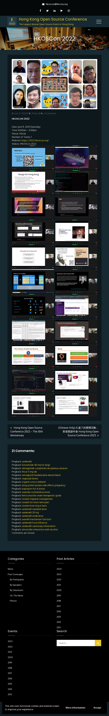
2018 (59, 600)
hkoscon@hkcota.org (57, 4)
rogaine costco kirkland (34, 481)
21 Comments (50, 113)
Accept (97, 707)
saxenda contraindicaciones (36, 492)
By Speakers (16, 585)
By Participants (17, 579)
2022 (59, 579)
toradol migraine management (37, 498)
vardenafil (27, 461)
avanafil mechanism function (36, 519)
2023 (59, 574)
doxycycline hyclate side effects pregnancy (43, 485)
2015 (59, 616)
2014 (59, 622)
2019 (59, 595)
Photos (35, 113)
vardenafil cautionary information (38, 526)
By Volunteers (16, 590)
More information (75, 707)
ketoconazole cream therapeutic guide (41, 495)
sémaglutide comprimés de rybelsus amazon (44, 468)
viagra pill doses (30, 478)
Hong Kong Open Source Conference (53, 19)
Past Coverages (15, 574)
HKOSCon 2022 (21, 118)
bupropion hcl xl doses (33, 488)
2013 (59, 627)
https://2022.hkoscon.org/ (35, 140)
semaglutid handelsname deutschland (41, 475)
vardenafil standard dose (34, 509)
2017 (59, 606)
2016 (59, 611)
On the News (16, 595)
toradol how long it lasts (34, 505)
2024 (59, 569)
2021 (59, 585)
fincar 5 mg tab (29, 471)
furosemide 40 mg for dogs (36, 464)
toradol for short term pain (35, 502)
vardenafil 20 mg (30, 512)
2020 (59, 590)
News (10, 569)
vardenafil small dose (32, 515)
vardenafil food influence (34, 522)
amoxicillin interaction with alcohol (40, 529)
